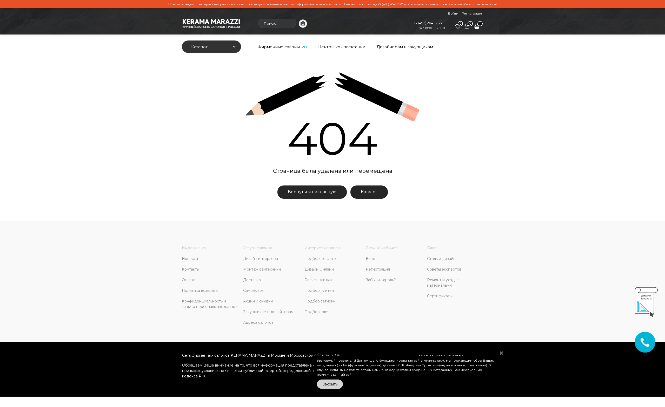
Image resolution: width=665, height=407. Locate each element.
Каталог (369, 191)
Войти (453, 13)
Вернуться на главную (312, 191)
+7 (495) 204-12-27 (390, 4)
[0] (458, 28)
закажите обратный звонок (430, 4)
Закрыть (329, 384)
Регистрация (472, 13)
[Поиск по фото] (303, 23)
